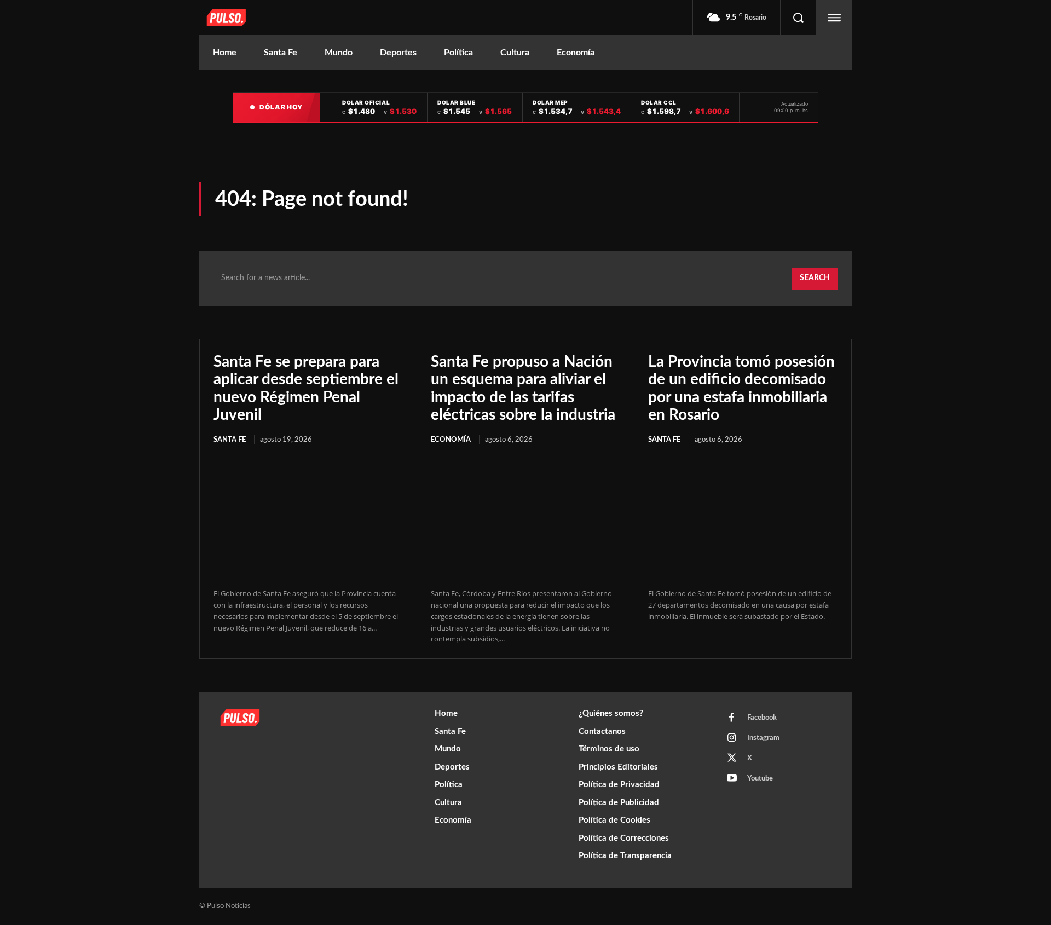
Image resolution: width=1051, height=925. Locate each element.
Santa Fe (229, 439)
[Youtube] (732, 779)
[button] (798, 17)
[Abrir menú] (834, 17)
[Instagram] (732, 738)
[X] (732, 758)
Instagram (763, 738)
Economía (451, 439)
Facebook (762, 717)
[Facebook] (732, 718)
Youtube (760, 778)
